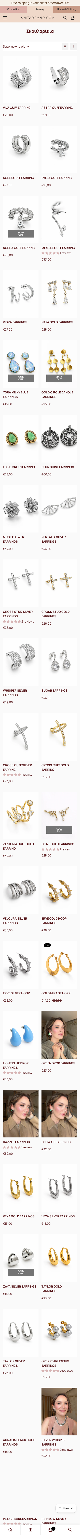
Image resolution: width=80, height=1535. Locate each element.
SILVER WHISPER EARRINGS (53, 1442)
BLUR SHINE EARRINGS (57, 467)
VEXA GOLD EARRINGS (19, 1216)
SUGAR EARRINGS (54, 690)
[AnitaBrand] (38, 17)
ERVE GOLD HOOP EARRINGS (54, 920)
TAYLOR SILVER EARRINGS (14, 1363)
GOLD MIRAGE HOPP (55, 993)
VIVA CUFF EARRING (17, 108)
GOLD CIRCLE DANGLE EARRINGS (57, 394)
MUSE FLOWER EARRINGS (13, 539)
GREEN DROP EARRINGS (58, 1063)
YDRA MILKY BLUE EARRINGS (15, 394)
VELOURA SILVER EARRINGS (15, 920)
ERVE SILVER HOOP (16, 993)
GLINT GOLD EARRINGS (57, 844)
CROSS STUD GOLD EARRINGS (55, 614)
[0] (50, 1530)
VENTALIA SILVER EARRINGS (53, 539)
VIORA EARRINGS (15, 322)
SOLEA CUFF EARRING (18, 178)
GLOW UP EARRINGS (56, 1142)
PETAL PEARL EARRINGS (20, 1519)
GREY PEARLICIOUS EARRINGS (55, 1363)
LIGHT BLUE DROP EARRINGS (15, 1065)
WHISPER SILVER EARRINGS (15, 692)
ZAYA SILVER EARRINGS (19, 1286)
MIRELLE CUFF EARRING (58, 248)
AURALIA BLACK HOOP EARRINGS (19, 1442)
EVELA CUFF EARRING (56, 178)
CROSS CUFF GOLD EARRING (55, 767)
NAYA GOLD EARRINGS (57, 322)
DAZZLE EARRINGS (16, 1142)
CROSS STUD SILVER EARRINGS (18, 614)
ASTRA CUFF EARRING (57, 108)
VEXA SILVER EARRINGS (58, 1216)
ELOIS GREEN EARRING (19, 467)
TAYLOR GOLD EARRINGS (51, 1288)
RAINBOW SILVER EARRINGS (53, 1521)
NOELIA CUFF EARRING (19, 248)
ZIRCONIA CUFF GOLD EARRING (18, 846)
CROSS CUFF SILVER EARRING (17, 767)
